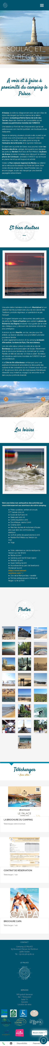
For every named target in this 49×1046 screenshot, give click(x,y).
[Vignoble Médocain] (40, 695)
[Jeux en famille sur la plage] (8, 680)
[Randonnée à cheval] (24, 648)
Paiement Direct (39, 1043)
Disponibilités (22, 1043)
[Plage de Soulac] (24, 695)
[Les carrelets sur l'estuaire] (24, 680)
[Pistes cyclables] (40, 726)
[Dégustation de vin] (24, 664)
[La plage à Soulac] (24, 742)
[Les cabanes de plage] (8, 695)
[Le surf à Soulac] (40, 711)
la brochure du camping (18, 819)
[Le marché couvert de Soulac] (8, 726)
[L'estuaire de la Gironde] (8, 711)
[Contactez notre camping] (11, 1044)
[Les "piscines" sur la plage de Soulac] (40, 680)
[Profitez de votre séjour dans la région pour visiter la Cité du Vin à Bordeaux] (8, 664)
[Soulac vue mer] (40, 648)
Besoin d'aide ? (38, 1033)
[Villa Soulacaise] (24, 711)
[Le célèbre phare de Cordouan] (24, 726)
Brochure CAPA (13, 921)
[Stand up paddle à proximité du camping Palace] (40, 664)
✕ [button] (46, 1032)
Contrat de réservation (18, 870)
